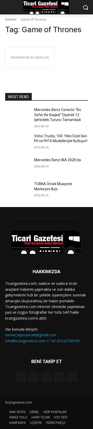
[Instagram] (59, 377)
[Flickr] (46, 377)
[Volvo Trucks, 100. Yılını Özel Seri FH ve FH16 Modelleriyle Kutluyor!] (17, 142)
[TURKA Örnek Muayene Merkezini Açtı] (17, 190)
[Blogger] (21, 377)
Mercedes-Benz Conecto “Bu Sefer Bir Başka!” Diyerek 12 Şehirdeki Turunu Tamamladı (58, 115)
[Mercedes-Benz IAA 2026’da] (17, 166)
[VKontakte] (72, 377)
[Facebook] (34, 377)
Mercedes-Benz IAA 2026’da (57, 160)
